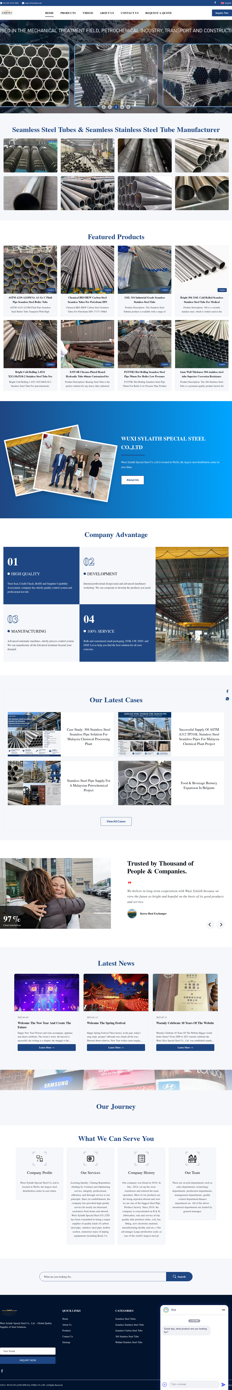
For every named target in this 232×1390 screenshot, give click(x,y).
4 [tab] (122, 107)
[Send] (223, 1384)
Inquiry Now (222, 13)
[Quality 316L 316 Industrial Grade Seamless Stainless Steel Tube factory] (144, 270)
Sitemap (66, 1342)
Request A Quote (158, 13)
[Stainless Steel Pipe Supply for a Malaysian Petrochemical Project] (34, 783)
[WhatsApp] (227, 698)
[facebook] (2, 1371)
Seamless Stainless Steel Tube (129, 1324)
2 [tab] (110, 107)
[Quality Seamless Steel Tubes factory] (116, 66)
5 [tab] (128, 107)
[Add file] (164, 1384)
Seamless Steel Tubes (125, 1318)
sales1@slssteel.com (33, 3)
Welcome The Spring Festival (106, 1023)
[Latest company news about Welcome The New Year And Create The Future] (46, 993)
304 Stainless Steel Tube (127, 1336)
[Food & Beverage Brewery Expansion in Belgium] (144, 783)
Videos (88, 13)
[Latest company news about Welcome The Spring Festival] (116, 993)
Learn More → (46, 1047)
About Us (107, 13)
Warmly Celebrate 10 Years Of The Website (185, 1023)
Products (68, 13)
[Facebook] (215, 3)
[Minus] (223, 1310)
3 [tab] (116, 107)
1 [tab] (103, 107)
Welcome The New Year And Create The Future (44, 1025)
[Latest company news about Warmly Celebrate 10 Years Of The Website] (185, 993)
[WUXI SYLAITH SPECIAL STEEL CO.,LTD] (7, 12)
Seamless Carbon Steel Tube (128, 1330)
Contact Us (130, 13)
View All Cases (116, 821)
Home (49, 13)
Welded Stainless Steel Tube (128, 1342)
